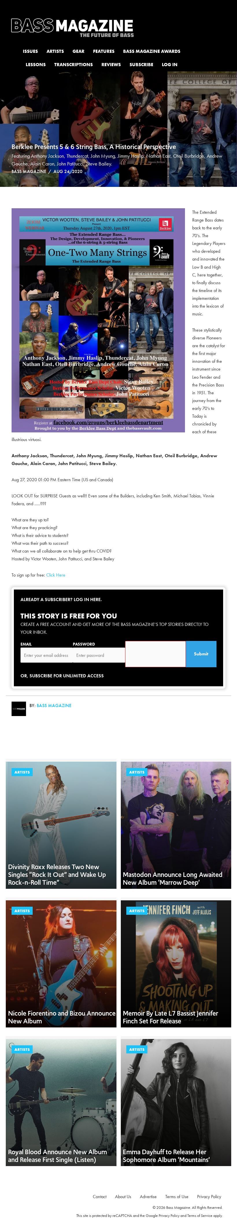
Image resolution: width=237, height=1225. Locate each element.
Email (26, 644)
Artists (22, 772)
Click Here (56, 575)
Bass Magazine (29, 171)
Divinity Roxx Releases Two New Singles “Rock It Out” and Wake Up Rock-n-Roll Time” (57, 874)
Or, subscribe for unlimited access (62, 676)
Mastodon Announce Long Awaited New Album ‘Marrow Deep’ (173, 878)
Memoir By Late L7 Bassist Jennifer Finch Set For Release (170, 1017)
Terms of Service (199, 1215)
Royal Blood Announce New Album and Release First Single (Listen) (57, 1155)
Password (84, 644)
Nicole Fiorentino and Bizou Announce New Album (62, 1017)
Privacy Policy (169, 1215)
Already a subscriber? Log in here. (61, 599)
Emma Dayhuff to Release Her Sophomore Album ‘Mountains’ (166, 1155)
